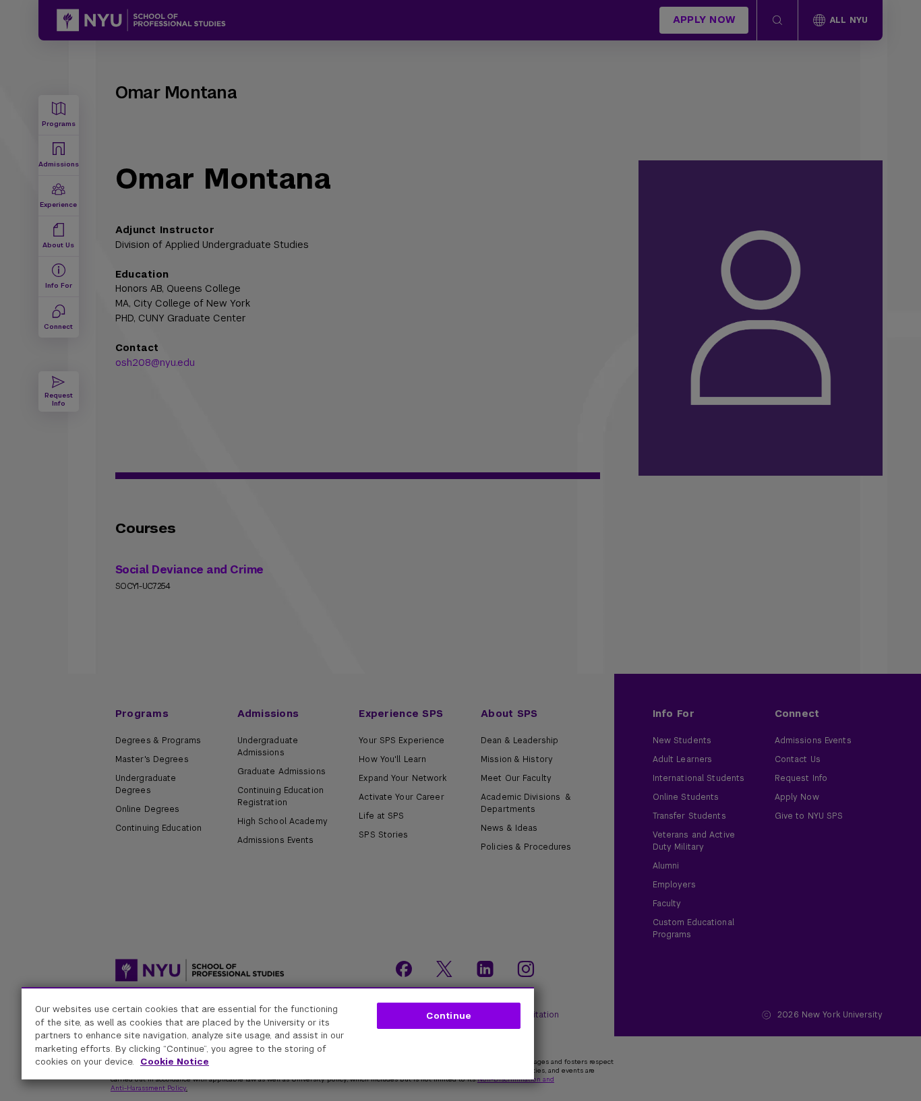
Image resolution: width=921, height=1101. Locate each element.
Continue (448, 1015)
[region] (278, 1033)
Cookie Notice (174, 1061)
